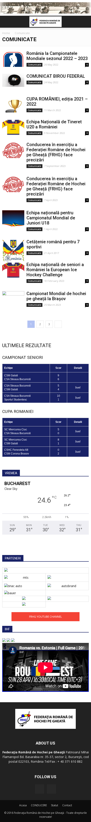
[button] (85, 22)
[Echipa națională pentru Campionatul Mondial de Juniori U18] (13, 218)
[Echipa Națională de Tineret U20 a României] (13, 127)
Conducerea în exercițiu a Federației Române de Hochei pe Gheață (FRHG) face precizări (56, 152)
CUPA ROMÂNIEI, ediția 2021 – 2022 (57, 101)
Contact (67, 805)
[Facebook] (39, 789)
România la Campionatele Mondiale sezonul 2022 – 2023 (57, 56)
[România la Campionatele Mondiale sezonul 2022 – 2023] (13, 59)
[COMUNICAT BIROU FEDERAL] (13, 80)
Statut (54, 805)
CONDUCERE (39, 805)
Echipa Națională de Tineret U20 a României (54, 124)
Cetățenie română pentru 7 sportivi (53, 244)
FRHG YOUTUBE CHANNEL (45, 617)
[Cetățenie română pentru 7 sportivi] (13, 250)
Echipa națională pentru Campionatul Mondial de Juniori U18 (51, 218)
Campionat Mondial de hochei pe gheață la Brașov (56, 296)
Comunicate (34, 64)
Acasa (23, 805)
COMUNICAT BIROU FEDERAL (56, 76)
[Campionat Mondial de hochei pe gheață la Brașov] (13, 299)
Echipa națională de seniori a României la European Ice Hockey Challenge (55, 269)
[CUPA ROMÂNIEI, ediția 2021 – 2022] (13, 105)
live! (78, 387)
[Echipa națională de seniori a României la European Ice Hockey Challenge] (13, 270)
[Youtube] (51, 789)
